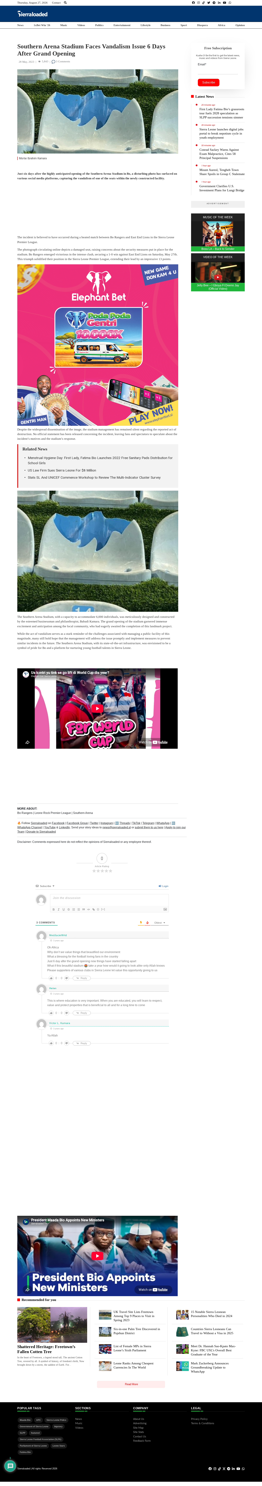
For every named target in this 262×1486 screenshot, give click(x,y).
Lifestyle (146, 25)
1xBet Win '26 (42, 25)
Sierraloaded (39, 823)
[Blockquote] (83, 909)
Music (63, 25)
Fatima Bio (25, 1452)
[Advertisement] (180, 14)
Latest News (204, 96)
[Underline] (63, 909)
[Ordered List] (73, 909)
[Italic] (58, 909)
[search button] (65, 3)
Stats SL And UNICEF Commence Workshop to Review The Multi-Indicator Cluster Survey (94, 477)
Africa (221, 25)
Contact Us (139, 1436)
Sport (184, 25)
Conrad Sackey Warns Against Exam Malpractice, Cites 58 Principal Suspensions (219, 154)
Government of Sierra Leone (34, 1426)
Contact (56, 2)
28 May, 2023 (26, 62)
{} (98, 909)
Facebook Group (77, 823)
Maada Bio (25, 1420)
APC (38, 1420)
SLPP (22, 1433)
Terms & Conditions (202, 1423)
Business (165, 25)
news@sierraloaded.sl (116, 827)
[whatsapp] (230, 2)
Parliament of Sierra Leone (33, 1446)
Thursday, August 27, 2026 (32, 2)
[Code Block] (88, 909)
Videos (81, 25)
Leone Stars (59, 1446)
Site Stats (138, 1432)
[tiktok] (203, 2)
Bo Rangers (25, 812)
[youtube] (224, 2)
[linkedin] (219, 2)
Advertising (140, 1423)
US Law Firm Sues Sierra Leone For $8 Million (62, 470)
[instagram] (198, 2)
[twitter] (208, 2)
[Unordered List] (78, 909)
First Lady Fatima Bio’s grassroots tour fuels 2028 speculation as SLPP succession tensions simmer (221, 113)
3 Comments (62, 61)
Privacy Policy (199, 1419)
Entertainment (122, 25)
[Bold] (53, 909)
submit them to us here (149, 827)
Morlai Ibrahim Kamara (33, 158)
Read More (131, 1384)
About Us (138, 1419)
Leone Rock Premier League (53, 812)
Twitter (94, 823)
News (20, 25)
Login (164, 886)
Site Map (138, 1428)
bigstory (58, 1426)
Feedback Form (142, 1441)
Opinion (240, 25)
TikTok (136, 823)
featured (35, 1433)
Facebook (58, 823)
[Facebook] (193, 2)
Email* (202, 64)
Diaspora (202, 25)
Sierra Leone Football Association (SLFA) (40, 1439)
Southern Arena (83, 812)
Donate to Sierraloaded (41, 831)
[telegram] (214, 2)
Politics (99, 25)
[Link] (93, 909)
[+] (103, 909)
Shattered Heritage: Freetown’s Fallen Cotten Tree (46, 1349)
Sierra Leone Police (56, 1420)
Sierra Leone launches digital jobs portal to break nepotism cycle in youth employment (221, 133)
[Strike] (68, 909)
